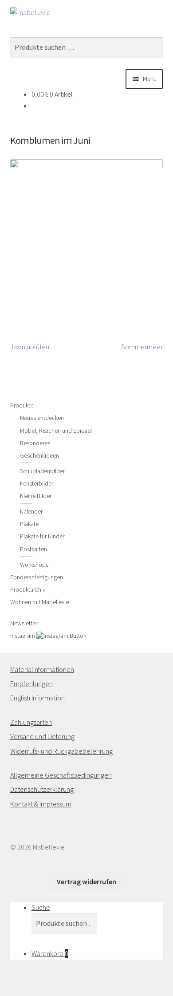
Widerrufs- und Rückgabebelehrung (61, 751)
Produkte (21, 405)
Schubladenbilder (42, 471)
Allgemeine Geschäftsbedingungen (61, 775)
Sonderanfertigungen (36, 577)
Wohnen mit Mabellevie (39, 602)
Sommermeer (142, 347)
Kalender (31, 511)
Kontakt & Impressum (40, 803)
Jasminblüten (29, 347)
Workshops (34, 565)
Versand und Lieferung (42, 736)
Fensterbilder (36, 483)
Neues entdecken (42, 418)
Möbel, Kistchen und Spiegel (56, 431)
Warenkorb (49, 953)
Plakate (29, 524)
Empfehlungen (31, 683)
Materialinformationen (42, 669)
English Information (37, 697)
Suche (40, 907)
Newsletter (23, 623)
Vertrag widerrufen (86, 881)
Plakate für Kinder (42, 536)
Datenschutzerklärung (42, 789)
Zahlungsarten (31, 722)
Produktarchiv (27, 589)
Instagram (23, 636)
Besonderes (35, 443)
